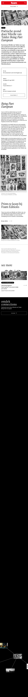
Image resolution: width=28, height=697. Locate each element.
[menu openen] (3, 3)
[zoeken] (25, 3)
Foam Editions (7, 85)
